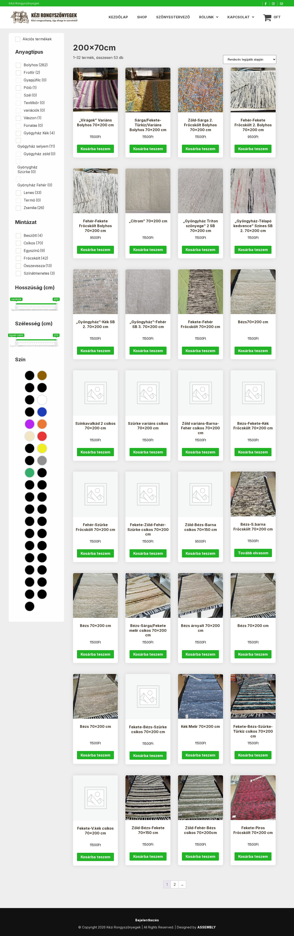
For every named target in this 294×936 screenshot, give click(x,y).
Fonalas (33, 125)
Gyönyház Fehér (34, 185)
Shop (142, 17)
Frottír (32, 72)
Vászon (33, 118)
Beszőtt (33, 235)
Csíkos (33, 243)
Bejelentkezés (147, 920)
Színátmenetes (39, 273)
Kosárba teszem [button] (95, 148)
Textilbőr (34, 102)
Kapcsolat (238, 17)
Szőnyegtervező (173, 17)
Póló (30, 87)
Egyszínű (34, 250)
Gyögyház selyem (36, 146)
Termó (32, 200)
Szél (30, 95)
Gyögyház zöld (40, 154)
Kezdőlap (118, 17)
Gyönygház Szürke (27, 169)
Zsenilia (34, 207)
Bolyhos (36, 65)
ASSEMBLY (206, 927)
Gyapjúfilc (35, 80)
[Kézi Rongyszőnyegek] (44, 17)
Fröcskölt (36, 258)
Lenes (33, 192)
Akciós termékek (37, 39)
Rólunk (206, 17)
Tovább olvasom (253, 553)
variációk (34, 110)
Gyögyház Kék (39, 133)
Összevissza (38, 265)
